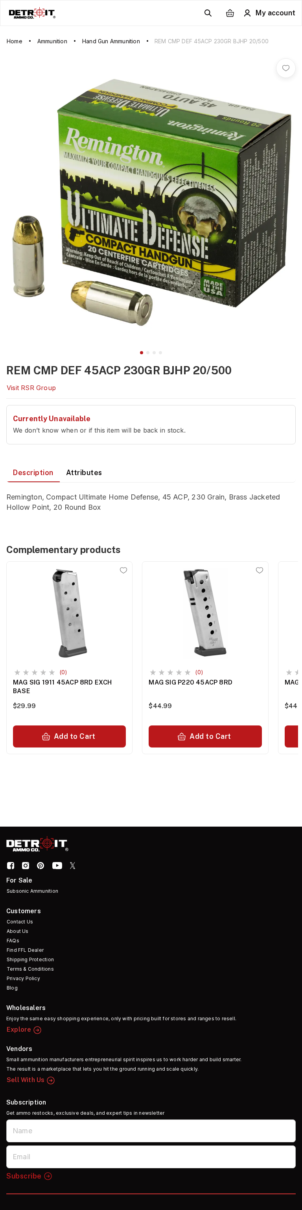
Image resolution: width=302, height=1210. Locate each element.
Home (14, 41)
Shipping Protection (30, 959)
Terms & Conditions (30, 969)
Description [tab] (33, 472)
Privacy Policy (23, 978)
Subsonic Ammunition (32, 891)
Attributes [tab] (84, 472)
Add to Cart (75, 736)
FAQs (13, 941)
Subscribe (24, 1176)
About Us (18, 931)
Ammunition (52, 41)
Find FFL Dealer (25, 950)
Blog (12, 988)
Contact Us (20, 922)
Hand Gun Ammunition (111, 41)
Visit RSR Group (31, 388)
